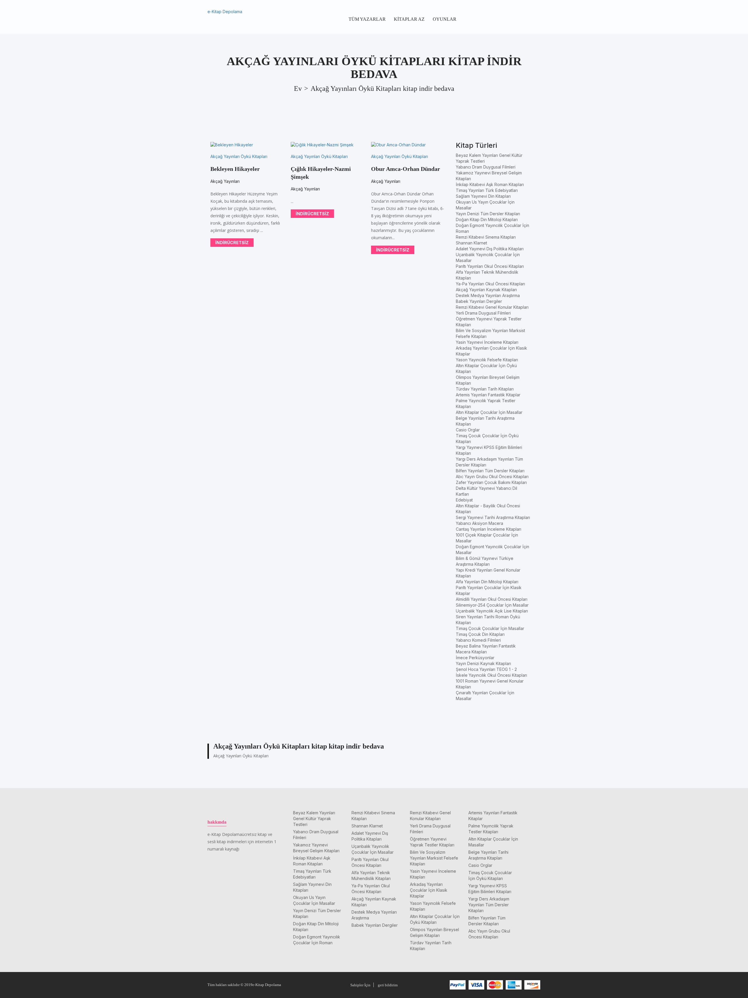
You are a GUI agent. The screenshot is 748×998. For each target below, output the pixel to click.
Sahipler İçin (360, 985)
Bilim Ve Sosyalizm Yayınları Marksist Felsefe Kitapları (434, 858)
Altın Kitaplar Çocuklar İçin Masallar (489, 412)
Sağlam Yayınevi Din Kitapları (483, 196)
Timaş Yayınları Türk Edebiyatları (487, 190)
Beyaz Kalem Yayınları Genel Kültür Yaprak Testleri (314, 818)
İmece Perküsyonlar (475, 657)
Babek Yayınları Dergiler (479, 301)
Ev (298, 88)
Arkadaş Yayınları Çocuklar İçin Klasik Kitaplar (428, 890)
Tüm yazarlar (367, 19)
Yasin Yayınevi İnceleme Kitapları (487, 342)
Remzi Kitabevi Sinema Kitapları (486, 237)
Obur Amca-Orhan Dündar (405, 169)
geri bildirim (388, 985)
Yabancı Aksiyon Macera (479, 523)
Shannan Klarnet (471, 242)
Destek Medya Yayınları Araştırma (488, 295)
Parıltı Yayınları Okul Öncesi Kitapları (490, 266)
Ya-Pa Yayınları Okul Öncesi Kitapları (490, 283)
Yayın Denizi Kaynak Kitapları (483, 663)
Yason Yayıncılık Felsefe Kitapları (487, 359)
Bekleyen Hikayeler (235, 169)
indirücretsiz (232, 242)
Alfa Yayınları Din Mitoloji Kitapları (487, 581)
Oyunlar (444, 19)
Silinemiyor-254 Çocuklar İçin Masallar (492, 605)
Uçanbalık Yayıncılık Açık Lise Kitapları (492, 610)
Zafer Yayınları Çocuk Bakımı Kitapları (491, 482)
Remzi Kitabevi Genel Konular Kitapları (492, 307)
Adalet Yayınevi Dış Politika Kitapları (490, 248)
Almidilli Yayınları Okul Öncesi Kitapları (491, 599)
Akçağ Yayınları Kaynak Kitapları (486, 289)
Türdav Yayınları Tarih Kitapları (485, 388)
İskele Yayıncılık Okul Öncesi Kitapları (491, 675)
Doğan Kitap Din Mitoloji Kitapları (487, 219)
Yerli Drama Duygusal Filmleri (483, 312)
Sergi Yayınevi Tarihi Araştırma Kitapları (493, 517)
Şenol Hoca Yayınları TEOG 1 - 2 (486, 669)
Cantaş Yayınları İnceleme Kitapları (488, 529)
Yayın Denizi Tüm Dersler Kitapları (488, 213)
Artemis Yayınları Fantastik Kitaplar (488, 394)
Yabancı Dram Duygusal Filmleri (485, 166)
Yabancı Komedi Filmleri (478, 640)
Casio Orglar (468, 429)
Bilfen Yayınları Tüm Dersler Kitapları (490, 470)
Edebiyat (464, 499)
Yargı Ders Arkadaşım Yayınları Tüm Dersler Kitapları (488, 904)
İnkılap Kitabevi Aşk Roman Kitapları (490, 184)
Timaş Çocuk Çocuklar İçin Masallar (490, 628)
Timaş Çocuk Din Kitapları (480, 634)
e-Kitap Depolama (224, 11)
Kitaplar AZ (409, 19)
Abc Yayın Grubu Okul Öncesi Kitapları (492, 476)
